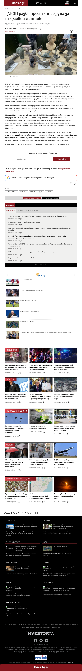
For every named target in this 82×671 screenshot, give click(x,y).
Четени (21, 211)
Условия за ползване (57, 647)
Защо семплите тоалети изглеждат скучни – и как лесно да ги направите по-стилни (64, 588)
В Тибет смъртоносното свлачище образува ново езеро (64, 396)
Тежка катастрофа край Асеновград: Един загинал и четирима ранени (65, 367)
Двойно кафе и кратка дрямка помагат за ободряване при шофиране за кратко (19, 594)
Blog (27, 627)
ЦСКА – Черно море (26, 279)
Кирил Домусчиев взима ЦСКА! (29, 311)
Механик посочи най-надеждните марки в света (22, 574)
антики (23, 191)
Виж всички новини (41, 264)
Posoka (44, 627)
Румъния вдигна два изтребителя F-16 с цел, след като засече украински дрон (38, 216)
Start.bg (32, 627)
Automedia (11, 562)
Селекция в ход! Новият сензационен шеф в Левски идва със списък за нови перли (45, 332)
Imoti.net (68, 624)
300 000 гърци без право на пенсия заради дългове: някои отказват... (40, 462)
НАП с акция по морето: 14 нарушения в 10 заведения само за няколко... (15, 367)
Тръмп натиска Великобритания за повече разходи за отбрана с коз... (40, 396)
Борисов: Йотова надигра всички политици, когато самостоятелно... (15, 396)
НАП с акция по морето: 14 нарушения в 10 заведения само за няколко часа (36, 252)
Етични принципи (22, 650)
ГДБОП (49, 191)
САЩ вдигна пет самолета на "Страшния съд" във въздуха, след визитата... (40, 496)
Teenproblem (13, 602)
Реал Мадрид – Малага (27, 321)
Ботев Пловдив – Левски (28, 300)
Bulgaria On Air (29, 624)
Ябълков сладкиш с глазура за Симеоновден (57, 594)
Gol (45, 542)
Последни (10, 211)
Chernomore (38, 627)
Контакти (20, 647)
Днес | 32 (43, 3)
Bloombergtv (13, 542)
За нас (7, 647)
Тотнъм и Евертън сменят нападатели (31, 290)
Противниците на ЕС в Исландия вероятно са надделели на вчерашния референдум (21, 554)
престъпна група (36, 191)
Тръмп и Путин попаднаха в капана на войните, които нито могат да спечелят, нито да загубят (21, 533)
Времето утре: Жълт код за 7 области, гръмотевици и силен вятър (16, 496)
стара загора (11, 191)
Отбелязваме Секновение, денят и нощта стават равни (64, 496)
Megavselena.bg (55, 627)
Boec (48, 627)
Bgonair (47, 520)
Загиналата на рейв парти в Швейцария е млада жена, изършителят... (65, 428)
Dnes (14, 624)
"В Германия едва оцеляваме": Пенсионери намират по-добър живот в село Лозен (63, 526)
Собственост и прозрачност (43, 650)
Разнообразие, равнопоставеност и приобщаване (33, 652)
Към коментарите (51, 198)
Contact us (70, 662)
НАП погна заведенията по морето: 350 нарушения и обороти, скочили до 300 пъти (57, 532)
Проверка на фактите (66, 650)
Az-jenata (48, 582)
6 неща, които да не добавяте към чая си (24, 222)
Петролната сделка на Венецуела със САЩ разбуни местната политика (26, 548)
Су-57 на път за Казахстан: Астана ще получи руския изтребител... (64, 462)
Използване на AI (61, 652)
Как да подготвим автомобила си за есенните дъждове (26, 567)
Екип (13, 647)
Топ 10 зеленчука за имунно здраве (63, 567)
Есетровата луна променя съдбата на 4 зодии (24, 607)
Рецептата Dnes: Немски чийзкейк (21, 258)
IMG (5, 624)
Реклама (29, 647)
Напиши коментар (31, 198)
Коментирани (32, 211)
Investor (10, 520)
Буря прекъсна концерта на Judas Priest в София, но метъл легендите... (41, 367)
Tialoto (47, 562)
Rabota (74, 624)
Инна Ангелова (10, 31)
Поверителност (41, 647)
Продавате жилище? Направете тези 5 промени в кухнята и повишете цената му (59, 574)
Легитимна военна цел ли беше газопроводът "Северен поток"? (26, 525)
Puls (8, 582)
